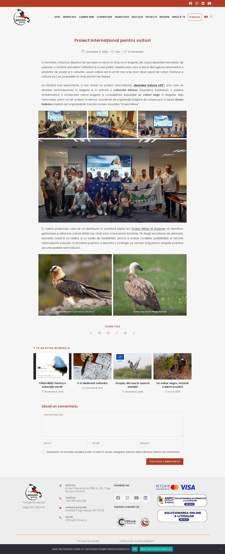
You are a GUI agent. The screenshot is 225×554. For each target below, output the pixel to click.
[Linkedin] (145, 498)
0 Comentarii (135, 51)
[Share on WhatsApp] (134, 333)
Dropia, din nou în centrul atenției (132, 385)
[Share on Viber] (116, 333)
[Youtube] (136, 498)
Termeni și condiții (87, 541)
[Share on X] (91, 333)
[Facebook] (118, 498)
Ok (134, 549)
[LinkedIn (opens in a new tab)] (203, 3)
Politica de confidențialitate (137, 541)
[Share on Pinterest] (108, 333)
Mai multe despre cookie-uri (156, 549)
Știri (118, 51)
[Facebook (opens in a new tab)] (190, 3)
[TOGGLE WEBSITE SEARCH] (211, 17)
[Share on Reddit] (125, 333)
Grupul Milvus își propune (148, 229)
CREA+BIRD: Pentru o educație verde (52, 385)
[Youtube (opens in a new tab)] (208, 3)
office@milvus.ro (76, 520)
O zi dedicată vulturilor (92, 383)
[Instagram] (127, 498)
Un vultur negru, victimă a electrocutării (172, 385)
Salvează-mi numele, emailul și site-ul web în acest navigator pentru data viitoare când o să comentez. (113, 452)
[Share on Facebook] (99, 333)
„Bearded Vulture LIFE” (148, 85)
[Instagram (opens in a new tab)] (197, 3)
